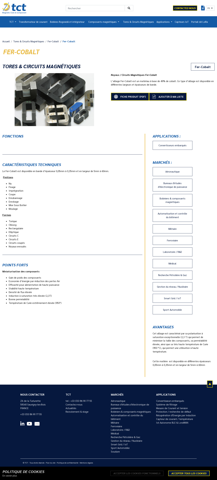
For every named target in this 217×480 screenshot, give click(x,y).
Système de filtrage (166, 404)
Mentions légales (86, 462)
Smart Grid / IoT (172, 298)
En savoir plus (10, 475)
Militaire (172, 228)
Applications (163, 21)
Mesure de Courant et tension (172, 408)
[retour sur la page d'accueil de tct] (14, 8)
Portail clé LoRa (199, 21)
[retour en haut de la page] (210, 384)
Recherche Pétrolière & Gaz (172, 275)
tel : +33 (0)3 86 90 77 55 (79, 400)
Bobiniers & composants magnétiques (172, 200)
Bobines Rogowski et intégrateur (67, 21)
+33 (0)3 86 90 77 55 (31, 414)
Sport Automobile (172, 309)
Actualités (71, 408)
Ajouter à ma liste (171, 96)
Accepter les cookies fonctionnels (136, 473)
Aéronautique (172, 171)
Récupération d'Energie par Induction (176, 415)
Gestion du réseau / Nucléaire (172, 286)
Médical (172, 263)
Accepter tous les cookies (189, 473)
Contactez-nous (74, 404)
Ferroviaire (172, 240)
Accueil (6, 41)
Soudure (115, 451)
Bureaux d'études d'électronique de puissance (172, 185)
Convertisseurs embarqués (172, 145)
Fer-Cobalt (53, 41)
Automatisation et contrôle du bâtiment (172, 215)
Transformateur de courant (33, 21)
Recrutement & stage (77, 411)
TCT (11, 21)
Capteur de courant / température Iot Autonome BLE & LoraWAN (174, 420)
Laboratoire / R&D (172, 251)
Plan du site (50, 462)
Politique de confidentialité (67, 462)
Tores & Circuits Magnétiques (138, 21)
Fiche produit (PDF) (133, 96)
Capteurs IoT (182, 21)
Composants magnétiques (102, 21)
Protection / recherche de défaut (173, 411)
